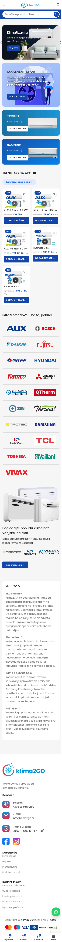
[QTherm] (45, 392)
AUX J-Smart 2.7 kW (16, 210)
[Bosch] (45, 328)
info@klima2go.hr (23, 818)
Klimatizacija (9, 856)
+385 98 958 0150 (23, 807)
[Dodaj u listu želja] (24, 194)
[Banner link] (31, 85)
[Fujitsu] (45, 344)
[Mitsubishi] (45, 376)
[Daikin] (16, 344)
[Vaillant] (45, 456)
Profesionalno (9, 867)
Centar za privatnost (13, 885)
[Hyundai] (45, 360)
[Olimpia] (16, 392)
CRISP (53, 920)
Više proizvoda (14, 564)
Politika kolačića (11, 901)
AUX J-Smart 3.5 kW (45, 210)
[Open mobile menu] (4, 5)
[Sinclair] (16, 440)
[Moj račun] (58, 5)
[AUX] (16, 328)
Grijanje (6, 861)
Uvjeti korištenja (11, 890)
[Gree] (16, 360)
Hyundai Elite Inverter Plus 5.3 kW (15, 288)
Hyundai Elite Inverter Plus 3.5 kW (44, 249)
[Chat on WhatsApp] (56, 911)
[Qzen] (16, 408)
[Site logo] (31, 4)
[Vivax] (16, 472)
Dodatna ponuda (11, 872)
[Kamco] (16, 376)
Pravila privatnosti (12, 896)
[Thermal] (45, 408)
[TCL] (45, 440)
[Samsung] (45, 424)
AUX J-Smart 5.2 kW (16, 248)
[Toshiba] (16, 456)
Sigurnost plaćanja (12, 907)
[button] (16, 220)
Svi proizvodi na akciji (18, 181)
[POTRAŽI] (56, 14)
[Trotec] (16, 424)
